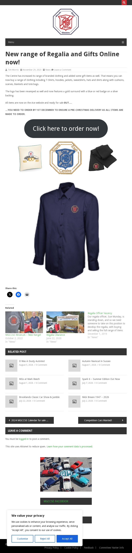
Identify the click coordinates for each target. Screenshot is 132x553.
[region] (44, 528)
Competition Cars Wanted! (98, 420)
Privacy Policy (51, 547)
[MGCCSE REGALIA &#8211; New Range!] (24, 322)
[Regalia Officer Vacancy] (108, 325)
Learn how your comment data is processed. (70, 446)
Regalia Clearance (55, 334)
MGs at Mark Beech (29, 379)
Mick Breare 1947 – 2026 (95, 397)
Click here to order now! (66, 128)
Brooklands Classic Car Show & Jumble (39, 397)
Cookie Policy (71, 547)
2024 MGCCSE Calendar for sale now (31, 420)
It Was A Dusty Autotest (32, 361)
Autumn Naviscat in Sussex (96, 361)
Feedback (89, 547)
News (48, 70)
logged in (24, 439)
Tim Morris (13, 70)
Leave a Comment (62, 70)
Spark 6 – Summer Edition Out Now (101, 379)
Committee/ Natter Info (111, 547)
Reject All (45, 538)
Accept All (67, 538)
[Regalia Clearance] (65, 322)
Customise (22, 538)
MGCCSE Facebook (56, 501)
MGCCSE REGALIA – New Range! (23, 334)
